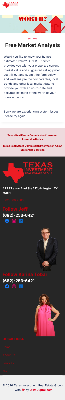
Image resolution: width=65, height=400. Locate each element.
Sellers (32, 38)
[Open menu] (59, 4)
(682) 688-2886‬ (13, 200)
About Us (8, 355)
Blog (5, 371)
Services (8, 363)
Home (6, 347)
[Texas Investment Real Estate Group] (10, 5)
